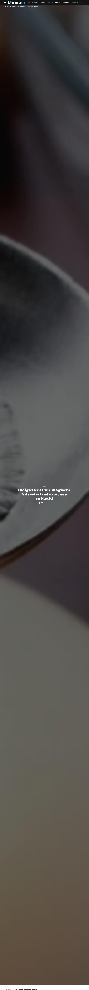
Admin (42, 502)
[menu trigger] (6, 2)
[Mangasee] (17, 2)
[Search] (84, 2)
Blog (44, 486)
